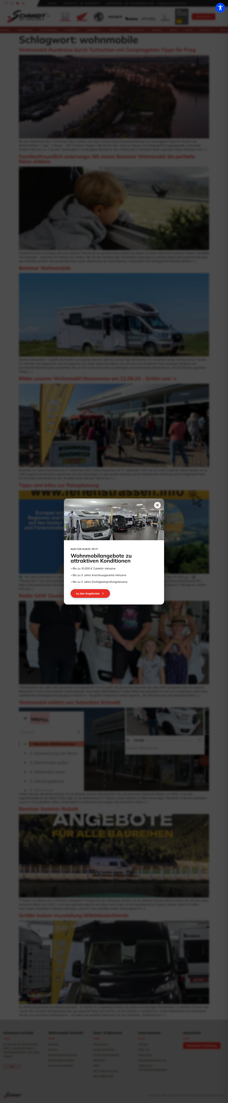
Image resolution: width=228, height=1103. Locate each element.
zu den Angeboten (88, 593)
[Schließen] (157, 505)
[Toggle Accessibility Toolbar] (220, 8)
